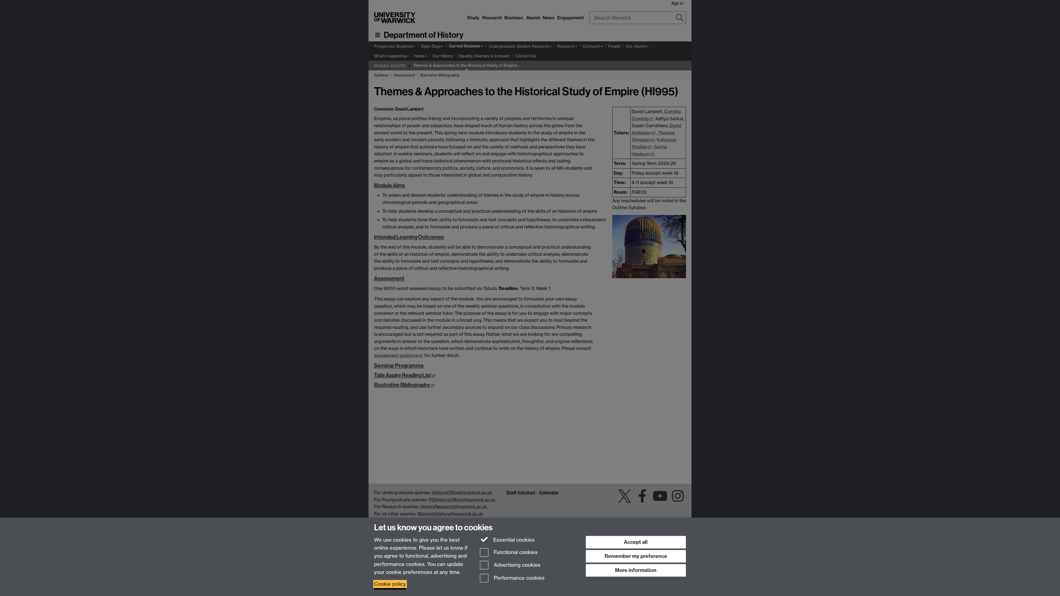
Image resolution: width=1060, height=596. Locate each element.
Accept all (636, 542)
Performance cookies (518, 578)
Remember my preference (636, 556)
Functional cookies (515, 552)
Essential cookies (513, 540)
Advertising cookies (516, 565)
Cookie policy (390, 584)
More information (635, 570)
